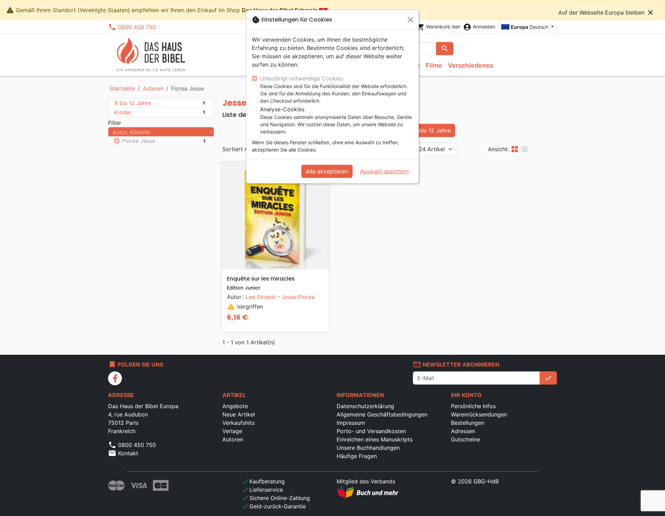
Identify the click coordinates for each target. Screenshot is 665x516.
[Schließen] (410, 19)
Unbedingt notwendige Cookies (301, 78)
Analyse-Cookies (282, 109)
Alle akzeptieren (327, 171)
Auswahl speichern (384, 171)
